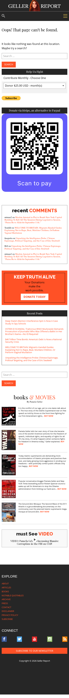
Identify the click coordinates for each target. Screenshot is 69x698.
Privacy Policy (10, 615)
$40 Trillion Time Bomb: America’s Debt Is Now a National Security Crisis (33, 341)
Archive (6, 599)
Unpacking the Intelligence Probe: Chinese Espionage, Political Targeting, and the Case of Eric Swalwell (32, 239)
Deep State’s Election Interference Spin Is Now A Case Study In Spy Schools (31, 322)
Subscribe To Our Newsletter (34, 650)
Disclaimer (8, 611)
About (5, 583)
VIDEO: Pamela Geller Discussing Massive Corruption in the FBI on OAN (35, 542)
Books (5, 591)
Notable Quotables (13, 595)
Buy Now (48, 416)
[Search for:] (34, 56)
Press (5, 603)
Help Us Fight (34, 71)
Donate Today (35, 296)
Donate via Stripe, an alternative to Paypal (34, 110)
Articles (6, 587)
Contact (6, 607)
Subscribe (7, 619)
